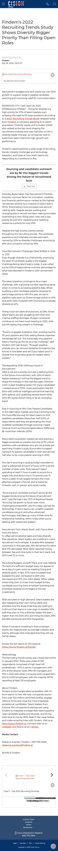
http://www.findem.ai (14, 723)
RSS (30, 843)
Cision (32, 847)
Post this (31, 186)
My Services (28, 827)
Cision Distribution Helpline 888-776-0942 (29, 834)
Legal (15, 843)
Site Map (23, 843)
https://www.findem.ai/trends (18, 647)
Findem (12, 122)
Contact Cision (28, 819)
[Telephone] (47, 4)
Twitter (34, 727)
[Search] (54, 4)
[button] (29, 74)
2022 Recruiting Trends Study (23, 118)
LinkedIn (7, 727)
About (28, 825)
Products (28, 822)
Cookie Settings (40, 843)
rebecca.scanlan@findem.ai (17, 745)
